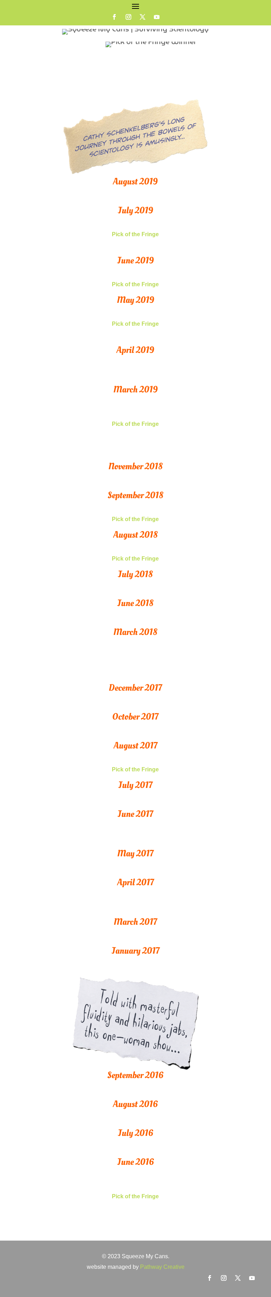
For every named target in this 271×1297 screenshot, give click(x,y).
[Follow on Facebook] (114, 17)
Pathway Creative (162, 1267)
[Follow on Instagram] (128, 17)
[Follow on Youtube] (156, 17)
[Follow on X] (142, 17)
